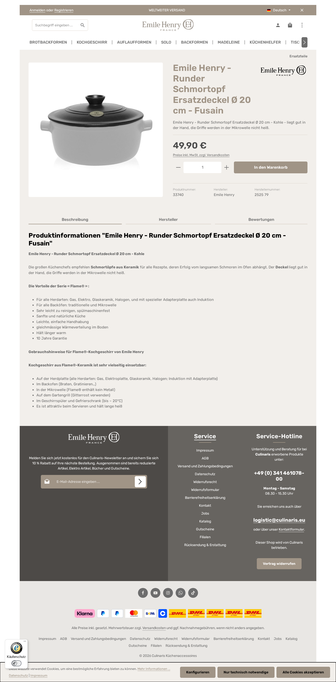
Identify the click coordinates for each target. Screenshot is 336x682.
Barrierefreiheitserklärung (205, 498)
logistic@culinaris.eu (279, 520)
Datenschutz (205, 474)
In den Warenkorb (271, 167)
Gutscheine (205, 529)
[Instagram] (168, 593)
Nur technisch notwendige (246, 672)
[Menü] (25, 642)
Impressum (205, 450)
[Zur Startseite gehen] (168, 25)
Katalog (205, 521)
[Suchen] (82, 25)
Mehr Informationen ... (153, 669)
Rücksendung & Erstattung (205, 545)
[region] (96, 134)
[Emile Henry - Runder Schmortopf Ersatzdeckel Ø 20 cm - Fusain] (96, 130)
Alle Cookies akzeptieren (303, 672)
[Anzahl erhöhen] (226, 167)
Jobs (205, 513)
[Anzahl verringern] (178, 167)
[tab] (75, 219)
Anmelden (37, 10)
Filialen (205, 537)
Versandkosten (154, 628)
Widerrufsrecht (205, 482)
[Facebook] (143, 593)
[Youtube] (155, 593)
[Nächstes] (304, 42)
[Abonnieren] (140, 481)
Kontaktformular (291, 529)
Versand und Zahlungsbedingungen (205, 466)
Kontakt (205, 505)
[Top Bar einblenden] (301, 25)
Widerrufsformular (205, 490)
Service (205, 436)
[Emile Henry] (282, 71)
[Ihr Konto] (277, 25)
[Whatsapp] (180, 593)
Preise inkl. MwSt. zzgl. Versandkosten (201, 155)
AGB (205, 458)
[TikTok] (193, 593)
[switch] (16, 663)
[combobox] (55, 25)
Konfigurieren (197, 672)
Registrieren (63, 10)
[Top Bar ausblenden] (301, 10)
